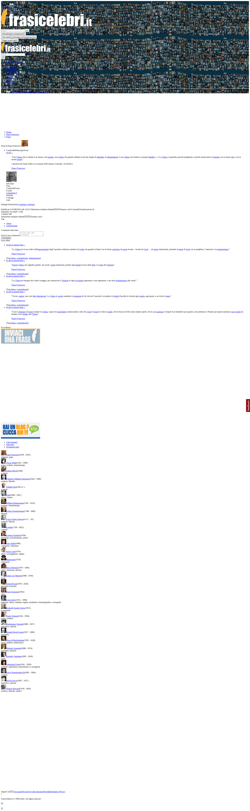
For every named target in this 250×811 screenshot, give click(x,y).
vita (232, 157)
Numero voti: (65, 209)
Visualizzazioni (85, 209)
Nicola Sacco (11, 680)
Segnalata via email (9, 212)
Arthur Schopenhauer (15, 511)
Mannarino (10, 559)
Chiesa (19, 157)
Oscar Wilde (11, 463)
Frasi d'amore (12, 65)
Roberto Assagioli (13, 648)
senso (168, 296)
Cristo (81, 249)
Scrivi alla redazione (35, 792)
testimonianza (223, 249)
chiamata (21, 312)
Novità (46, 792)
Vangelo (216, 157)
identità (152, 157)
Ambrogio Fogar (13, 664)
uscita (60, 296)
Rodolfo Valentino (13, 656)
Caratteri (4, 214)
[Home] (92, 27)
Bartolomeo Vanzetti (14, 624)
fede (93, 265)
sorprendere (62, 312)
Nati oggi (10, 444)
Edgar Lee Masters (14, 576)
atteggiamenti (112, 157)
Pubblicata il (6, 209)
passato (51, 157)
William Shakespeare (14, 503)
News (24, 792)
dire (34, 296)
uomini (78, 265)
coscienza (116, 249)
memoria (77, 296)
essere (124, 249)
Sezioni (15, 204)
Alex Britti (10, 543)
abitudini (100, 157)
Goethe (9, 527)
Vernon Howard (13, 689)
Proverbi (10, 75)
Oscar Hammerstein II (15, 672)
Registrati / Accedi (8, 7)
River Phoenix (12, 568)
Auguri (10, 78)
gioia (101, 265)
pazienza (159, 312)
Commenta (11, 193)
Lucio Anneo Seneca (14, 519)
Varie (9, 80)
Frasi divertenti (13, 72)
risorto (238, 312)
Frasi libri (11, 70)
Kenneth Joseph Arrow (15, 608)
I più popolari (11, 442)
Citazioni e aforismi (15, 63)
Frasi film (11, 67)
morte (110, 312)
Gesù (146, 249)
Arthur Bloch (11, 471)
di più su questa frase (15, 245)
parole (19, 159)
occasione (79, 280)
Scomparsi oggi (12, 447)
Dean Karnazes (12, 592)
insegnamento (43, 249)
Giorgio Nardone (13, 535)
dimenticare (41, 296)
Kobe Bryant (11, 584)
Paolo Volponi (12, 616)
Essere (15, 265)
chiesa (13, 258)
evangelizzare (22, 258)
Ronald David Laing (14, 632)
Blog (9, 85)
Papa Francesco (18, 168)
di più (9, 153)
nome (181, 249)
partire (21, 296)
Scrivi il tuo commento (10, 235)
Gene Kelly (11, 600)
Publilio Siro (11, 487)
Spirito (116, 296)
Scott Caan (10, 551)
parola (142, 296)
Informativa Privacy (57, 792)
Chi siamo (18, 792)
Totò (8, 495)
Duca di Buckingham (15, 640)
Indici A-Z (11, 83)
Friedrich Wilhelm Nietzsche (18, 479)
